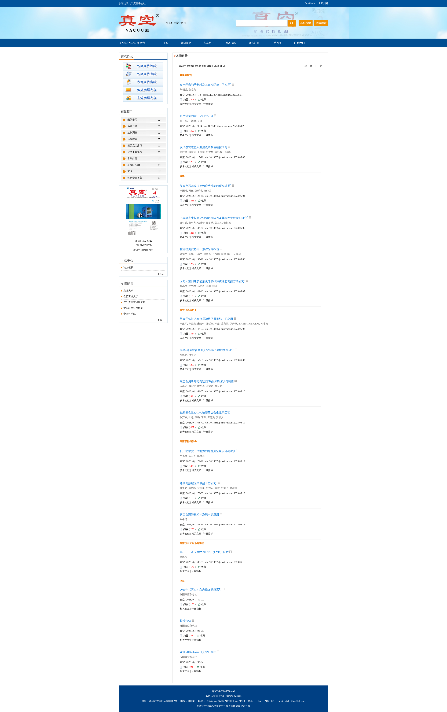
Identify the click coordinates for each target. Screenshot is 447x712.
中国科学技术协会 (133, 308)
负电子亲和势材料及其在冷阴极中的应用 (205, 84)
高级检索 (132, 139)
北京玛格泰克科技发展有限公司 (223, 706)
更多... (160, 273)
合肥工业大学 (130, 296)
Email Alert (310, 3)
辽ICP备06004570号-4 (223, 691)
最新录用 (132, 119)
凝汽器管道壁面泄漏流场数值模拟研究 (203, 147)
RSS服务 (323, 3)
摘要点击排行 (134, 145)
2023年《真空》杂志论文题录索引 (201, 589)
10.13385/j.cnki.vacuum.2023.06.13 (227, 493)
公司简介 (186, 43)
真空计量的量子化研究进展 (196, 116)
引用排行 (132, 158)
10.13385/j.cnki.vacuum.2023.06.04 (227, 196)
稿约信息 (231, 43)
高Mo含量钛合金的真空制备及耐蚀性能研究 (207, 350)
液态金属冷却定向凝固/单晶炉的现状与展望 (207, 381)
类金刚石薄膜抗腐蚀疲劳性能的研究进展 (205, 185)
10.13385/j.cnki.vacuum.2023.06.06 (227, 259)
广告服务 (277, 43)
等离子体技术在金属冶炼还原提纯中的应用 (206, 318)
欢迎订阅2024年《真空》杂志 (198, 652)
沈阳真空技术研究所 (134, 302)
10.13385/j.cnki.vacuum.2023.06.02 (226, 126)
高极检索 (305, 23)
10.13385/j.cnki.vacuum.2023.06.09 (227, 360)
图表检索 (321, 23)
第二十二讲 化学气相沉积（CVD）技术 (204, 552)
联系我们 (299, 43)
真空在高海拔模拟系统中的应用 (199, 514)
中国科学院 (129, 313)
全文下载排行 (134, 152)
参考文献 (185, 104)
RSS (129, 171)
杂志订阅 (254, 43)
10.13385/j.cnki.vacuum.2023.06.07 (227, 291)
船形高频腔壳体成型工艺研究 (198, 483)
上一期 (308, 66)
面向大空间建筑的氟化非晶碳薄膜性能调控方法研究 (212, 281)
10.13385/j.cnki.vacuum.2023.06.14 (227, 524)
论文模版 (128, 267)
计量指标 (208, 104)
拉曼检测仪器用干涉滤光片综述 (199, 249)
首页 (165, 43)
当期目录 (132, 126)
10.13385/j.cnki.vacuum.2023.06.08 (227, 329)
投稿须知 (185, 620)
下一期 (318, 66)
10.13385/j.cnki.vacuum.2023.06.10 (227, 391)
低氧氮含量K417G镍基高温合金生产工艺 (205, 412)
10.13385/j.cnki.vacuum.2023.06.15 (227, 562)
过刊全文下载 (134, 177)
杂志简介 (208, 43)
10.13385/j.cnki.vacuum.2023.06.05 (227, 228)
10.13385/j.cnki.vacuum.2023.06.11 (227, 422)
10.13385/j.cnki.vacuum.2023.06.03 (227, 157)
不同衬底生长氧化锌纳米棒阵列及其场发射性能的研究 (214, 217)
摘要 (185, 99)
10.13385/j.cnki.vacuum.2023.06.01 (225, 95)
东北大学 (128, 290)
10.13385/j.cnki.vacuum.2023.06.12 (227, 461)
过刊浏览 (132, 132)
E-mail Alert (133, 165)
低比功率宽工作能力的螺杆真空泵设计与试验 (208, 451)
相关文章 (196, 104)
